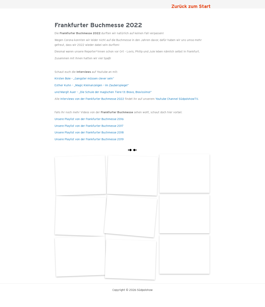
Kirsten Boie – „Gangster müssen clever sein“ (84, 78)
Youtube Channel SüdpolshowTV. (177, 99)
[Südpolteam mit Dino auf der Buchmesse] (184, 214)
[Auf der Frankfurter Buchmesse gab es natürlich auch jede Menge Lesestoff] (80, 256)
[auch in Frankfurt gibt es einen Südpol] (184, 173)
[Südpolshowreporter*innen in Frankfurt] (184, 254)
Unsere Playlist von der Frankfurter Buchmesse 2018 (89, 132)
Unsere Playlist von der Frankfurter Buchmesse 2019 (89, 139)
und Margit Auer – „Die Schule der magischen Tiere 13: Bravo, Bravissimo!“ (103, 92)
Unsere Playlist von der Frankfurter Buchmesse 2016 (89, 119)
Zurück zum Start (191, 6)
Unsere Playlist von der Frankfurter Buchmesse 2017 (89, 126)
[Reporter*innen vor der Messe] (132, 175)
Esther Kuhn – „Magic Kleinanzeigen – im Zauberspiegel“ (92, 85)
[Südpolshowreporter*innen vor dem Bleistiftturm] (80, 175)
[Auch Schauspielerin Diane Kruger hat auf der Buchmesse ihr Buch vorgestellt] (130, 259)
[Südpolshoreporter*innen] (130, 216)
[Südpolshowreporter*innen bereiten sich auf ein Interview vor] (80, 216)
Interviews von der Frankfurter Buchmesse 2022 (92, 99)
